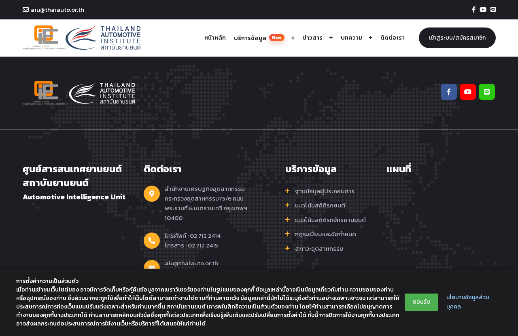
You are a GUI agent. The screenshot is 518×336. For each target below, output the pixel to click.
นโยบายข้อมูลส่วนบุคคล (467, 302)
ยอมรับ (421, 302)
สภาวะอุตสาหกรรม (319, 249)
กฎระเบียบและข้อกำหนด (325, 234)
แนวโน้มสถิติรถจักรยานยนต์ (330, 220)
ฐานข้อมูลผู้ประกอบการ (325, 191)
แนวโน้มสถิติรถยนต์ (320, 205)
